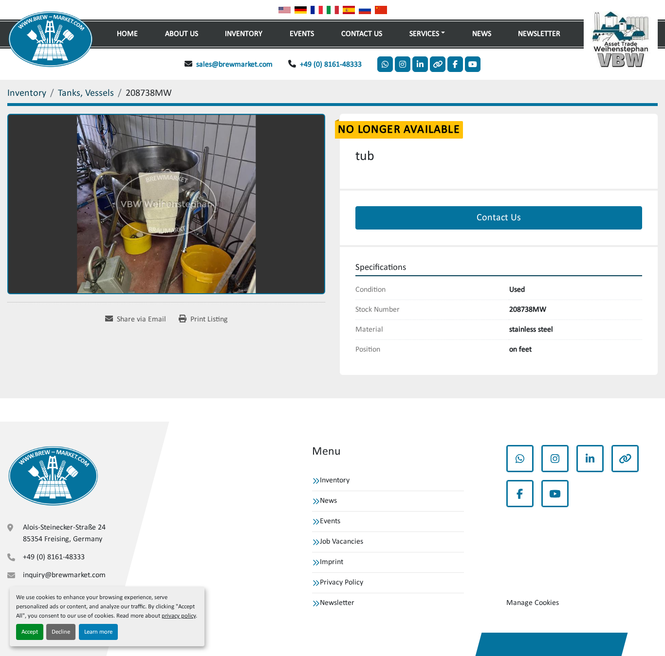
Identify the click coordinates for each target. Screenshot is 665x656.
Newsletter (539, 34)
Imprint (331, 562)
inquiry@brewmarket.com (64, 575)
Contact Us (361, 34)
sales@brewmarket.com (234, 65)
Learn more (98, 632)
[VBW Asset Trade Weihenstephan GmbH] (53, 476)
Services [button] (424, 34)
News (481, 34)
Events (302, 34)
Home (127, 34)
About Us (181, 34)
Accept (29, 632)
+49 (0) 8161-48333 (331, 65)
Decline (61, 632)
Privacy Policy (341, 582)
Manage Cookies (532, 603)
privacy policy (179, 616)
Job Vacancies (341, 542)
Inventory (243, 34)
